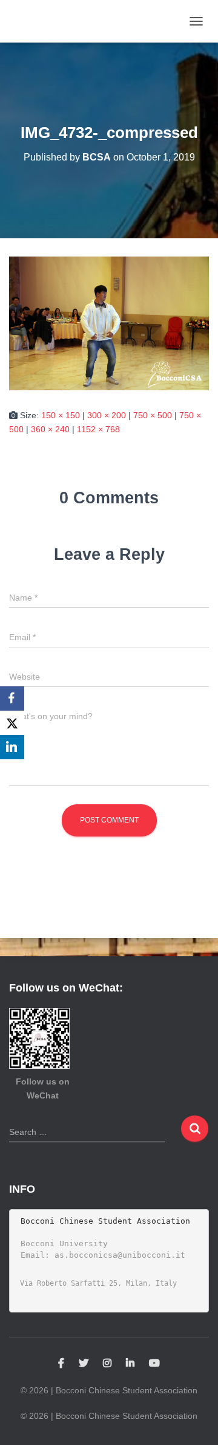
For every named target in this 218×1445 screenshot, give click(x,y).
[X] (12, 723)
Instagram (107, 1364)
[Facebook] (12, 698)
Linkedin (130, 1364)
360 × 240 (50, 429)
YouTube (154, 1364)
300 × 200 (106, 415)
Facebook (61, 1364)
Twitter (83, 1364)
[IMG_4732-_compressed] (109, 323)
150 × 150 (60, 415)
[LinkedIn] (12, 747)
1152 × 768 (98, 429)
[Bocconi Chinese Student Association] (44, 21)
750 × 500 (152, 415)
